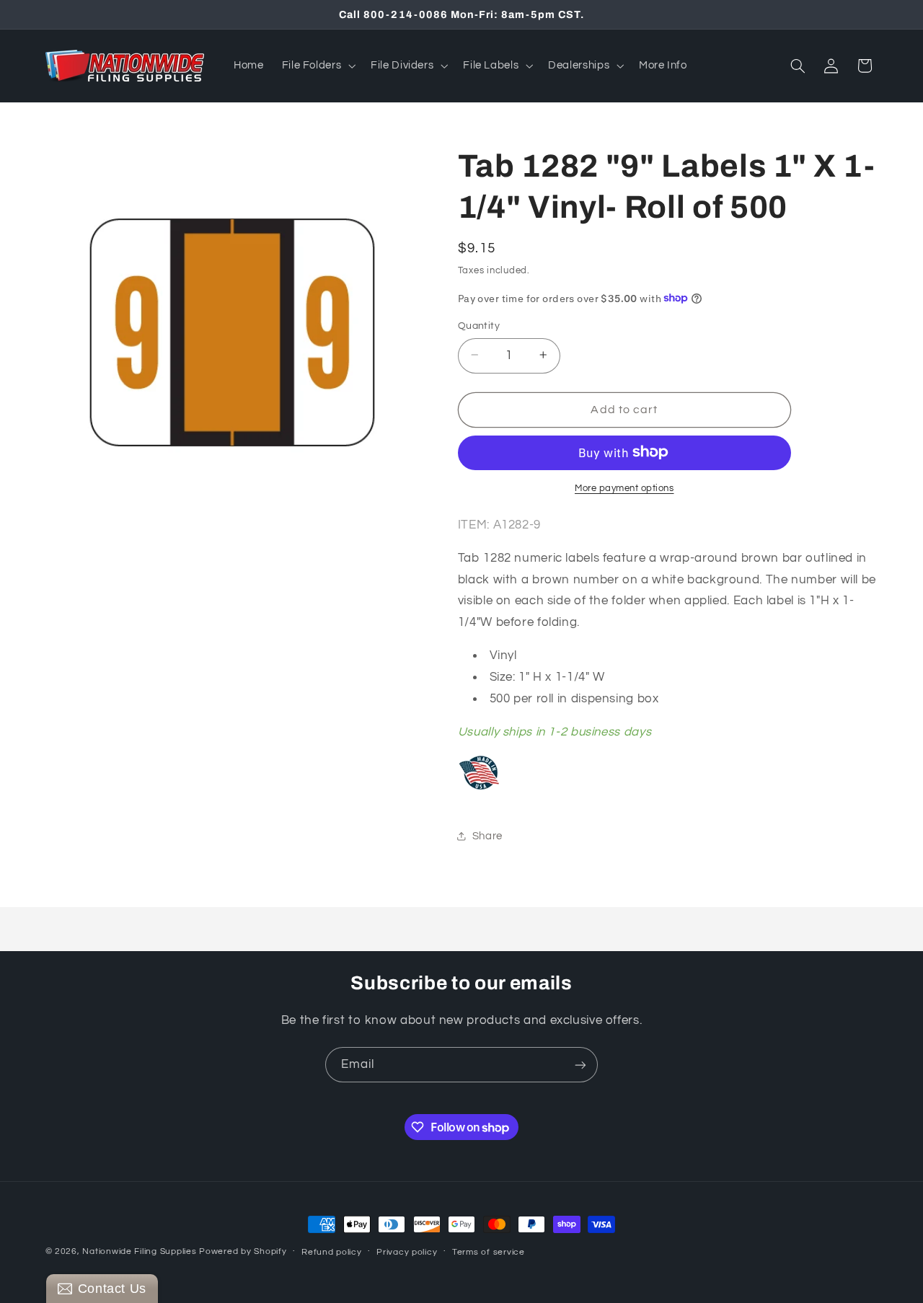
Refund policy (331, 1252)
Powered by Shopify (242, 1251)
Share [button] (487, 836)
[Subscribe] (580, 1064)
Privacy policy (406, 1252)
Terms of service (488, 1252)
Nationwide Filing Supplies (139, 1251)
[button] (317, 65)
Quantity (479, 325)
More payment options (624, 488)
